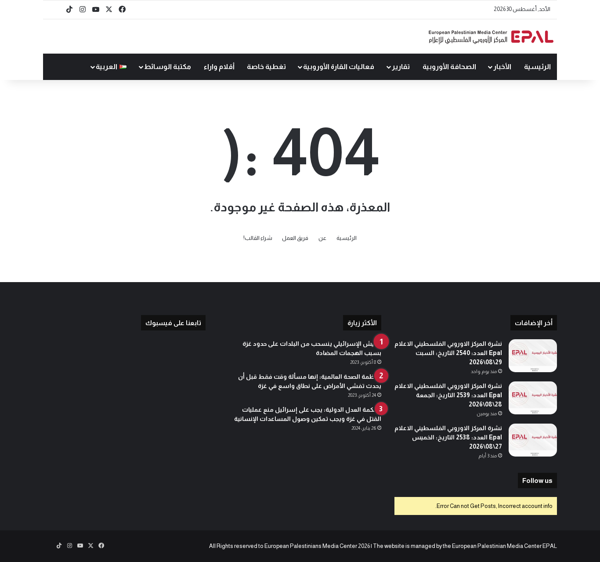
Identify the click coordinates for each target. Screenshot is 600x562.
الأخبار (502, 66)
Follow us (537, 480)
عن (322, 238)
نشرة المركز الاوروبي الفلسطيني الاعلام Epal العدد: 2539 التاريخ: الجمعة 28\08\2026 (448, 395)
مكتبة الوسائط (167, 66)
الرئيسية (537, 66)
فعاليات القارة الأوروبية (338, 66)
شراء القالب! (257, 238)
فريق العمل (295, 238)
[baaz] (56, 9)
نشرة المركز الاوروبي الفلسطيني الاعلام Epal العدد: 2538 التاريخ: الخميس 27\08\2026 (448, 437)
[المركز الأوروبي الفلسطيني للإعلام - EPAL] (491, 36)
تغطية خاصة (266, 66)
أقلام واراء (219, 66)
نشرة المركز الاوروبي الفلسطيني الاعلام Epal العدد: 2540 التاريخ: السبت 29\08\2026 (448, 353)
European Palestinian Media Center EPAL (504, 546)
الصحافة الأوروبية (449, 66)
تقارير (401, 66)
